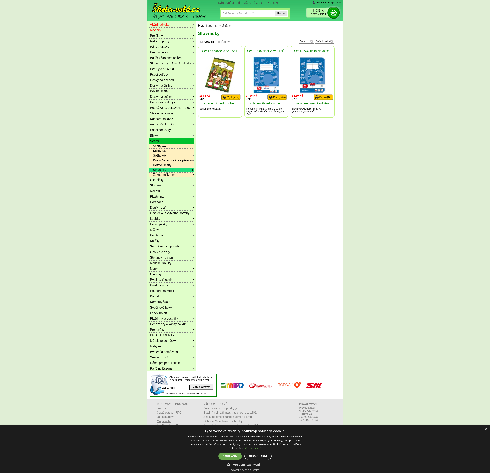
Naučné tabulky (160, 263)
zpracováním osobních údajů (192, 393)
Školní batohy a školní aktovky (170, 63)
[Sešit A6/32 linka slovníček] (313, 92)
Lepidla (155, 218)
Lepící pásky (158, 224)
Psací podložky (160, 130)
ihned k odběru (225, 103)
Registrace (334, 2)
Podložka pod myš (162, 102)
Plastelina (157, 196)
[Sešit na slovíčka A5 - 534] (220, 92)
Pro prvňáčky (159, 52)
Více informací (253, 448)
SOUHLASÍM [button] (230, 456)
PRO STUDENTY (162, 335)
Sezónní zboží (159, 357)
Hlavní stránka (208, 25)
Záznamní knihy (164, 174)
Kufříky (154, 241)
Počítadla (156, 235)
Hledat (281, 13)
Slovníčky (159, 170)
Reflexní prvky (159, 41)
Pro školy (156, 35)
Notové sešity (162, 165)
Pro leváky (157, 329)
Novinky (155, 30)
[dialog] (245, 449)
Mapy (154, 268)
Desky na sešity (161, 96)
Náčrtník (155, 191)
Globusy (155, 274)
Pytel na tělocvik (161, 279)
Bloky (154, 135)
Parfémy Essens (161, 368)
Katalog (209, 41)
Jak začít (162, 408)
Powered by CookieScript (245, 470)
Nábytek (155, 346)
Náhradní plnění (229, 2)
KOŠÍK (318, 10)
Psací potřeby (159, 74)
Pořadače (156, 202)
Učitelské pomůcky (163, 340)
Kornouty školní (160, 302)
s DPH (318, 14)
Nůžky (154, 229)
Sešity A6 (159, 155)
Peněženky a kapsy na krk (168, 324)
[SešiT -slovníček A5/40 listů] (266, 92)
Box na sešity (159, 91)
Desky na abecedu (163, 80)
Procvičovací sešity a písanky (173, 160)
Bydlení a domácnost (164, 351)
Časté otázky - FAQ (169, 412)
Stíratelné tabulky (162, 113)
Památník (156, 296)
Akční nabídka (159, 24)
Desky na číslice (161, 85)
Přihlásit (321, 2)
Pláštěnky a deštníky (164, 318)
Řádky (225, 41)
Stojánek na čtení (162, 257)
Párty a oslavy (159, 46)
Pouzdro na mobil (162, 290)
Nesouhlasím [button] (258, 456)
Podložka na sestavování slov (170, 107)
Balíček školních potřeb (166, 57)
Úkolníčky (156, 180)
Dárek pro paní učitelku (165, 363)
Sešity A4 (159, 146)
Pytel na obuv (159, 285)
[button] (245, 464)
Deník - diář (158, 207)
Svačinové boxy (161, 307)
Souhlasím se (185, 393)
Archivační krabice (162, 124)
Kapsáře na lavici (162, 118)
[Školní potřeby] (176, 8)
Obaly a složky (160, 252)
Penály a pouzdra (162, 69)
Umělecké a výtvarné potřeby (169, 213)
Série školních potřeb (164, 246)
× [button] (485, 429)
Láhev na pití (158, 313)
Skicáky (155, 185)
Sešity (226, 25)
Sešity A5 (159, 150)
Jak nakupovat (166, 416)
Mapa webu (164, 421)
